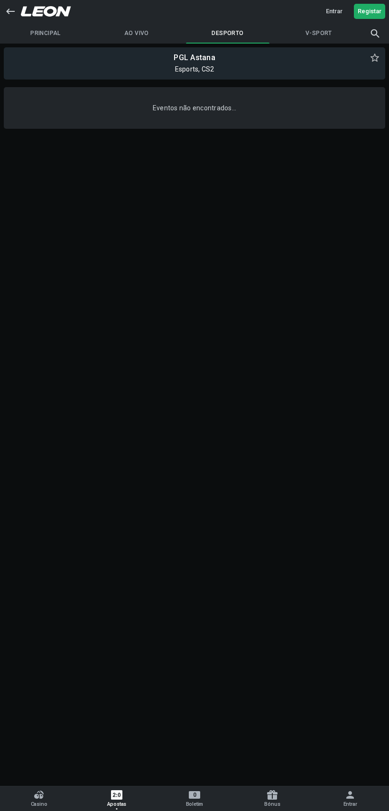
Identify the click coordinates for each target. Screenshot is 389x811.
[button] (10, 11)
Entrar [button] (334, 11)
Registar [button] (369, 11)
